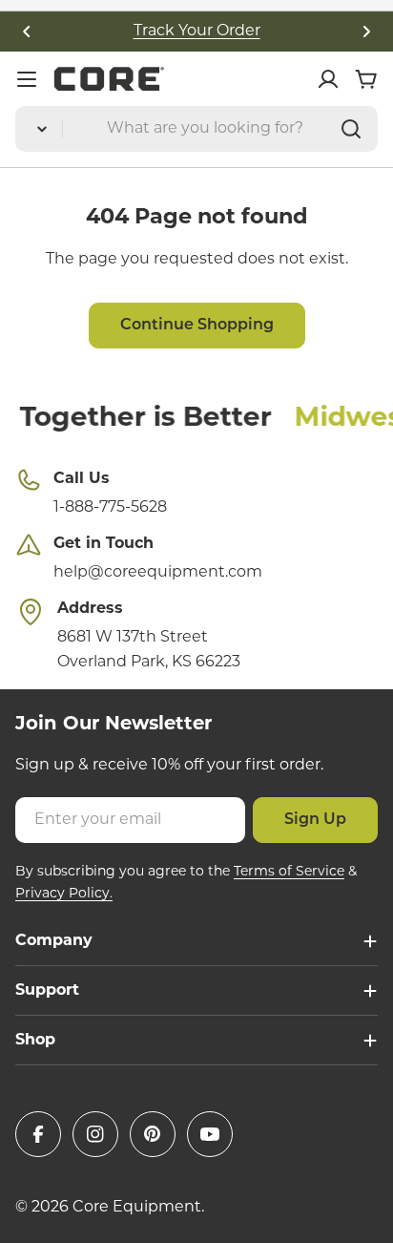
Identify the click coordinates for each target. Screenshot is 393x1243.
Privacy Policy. (64, 894)
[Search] (351, 128)
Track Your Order (197, 31)
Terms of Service (289, 872)
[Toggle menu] (26, 79)
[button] (26, 31)
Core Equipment (136, 1207)
